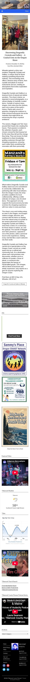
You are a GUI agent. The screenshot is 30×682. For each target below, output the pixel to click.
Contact (5, 653)
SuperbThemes (16, 679)
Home (4, 644)
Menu (26, 11)
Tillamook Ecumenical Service (10, 589)
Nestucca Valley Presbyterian (10, 587)
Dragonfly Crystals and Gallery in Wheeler (14, 284)
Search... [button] (5, 662)
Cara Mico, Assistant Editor (15, 66)
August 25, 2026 (22, 653)
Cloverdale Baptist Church (9, 585)
